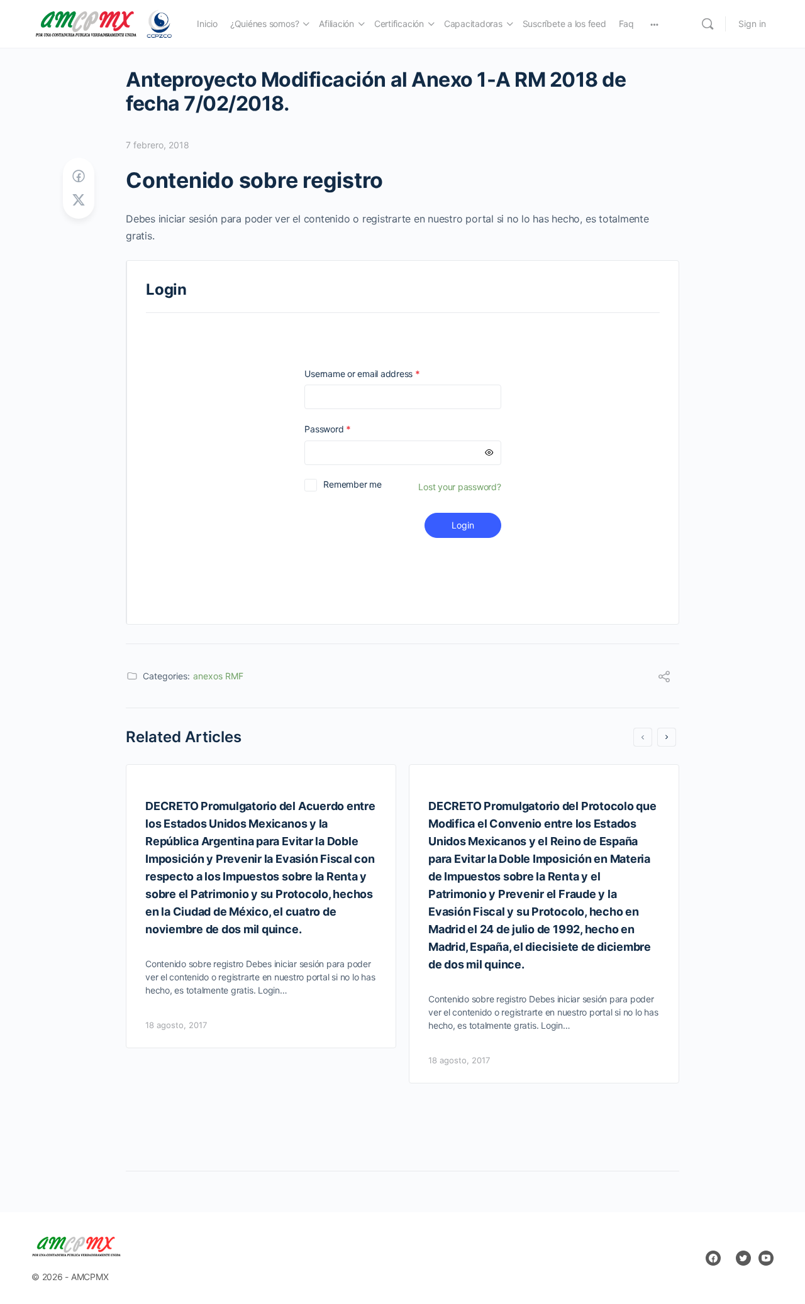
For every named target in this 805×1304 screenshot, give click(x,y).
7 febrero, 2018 (157, 145)
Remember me (352, 484)
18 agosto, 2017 (176, 1025)
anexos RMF (218, 676)
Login (463, 525)
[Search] (707, 23)
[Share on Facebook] (78, 176)
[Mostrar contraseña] (489, 452)
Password (345, 429)
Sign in (752, 23)
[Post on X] (78, 200)
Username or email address (379, 373)
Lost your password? (459, 486)
